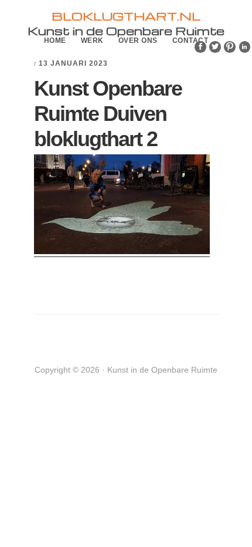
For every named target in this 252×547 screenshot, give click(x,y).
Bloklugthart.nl (126, 15)
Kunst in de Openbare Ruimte (126, 30)
